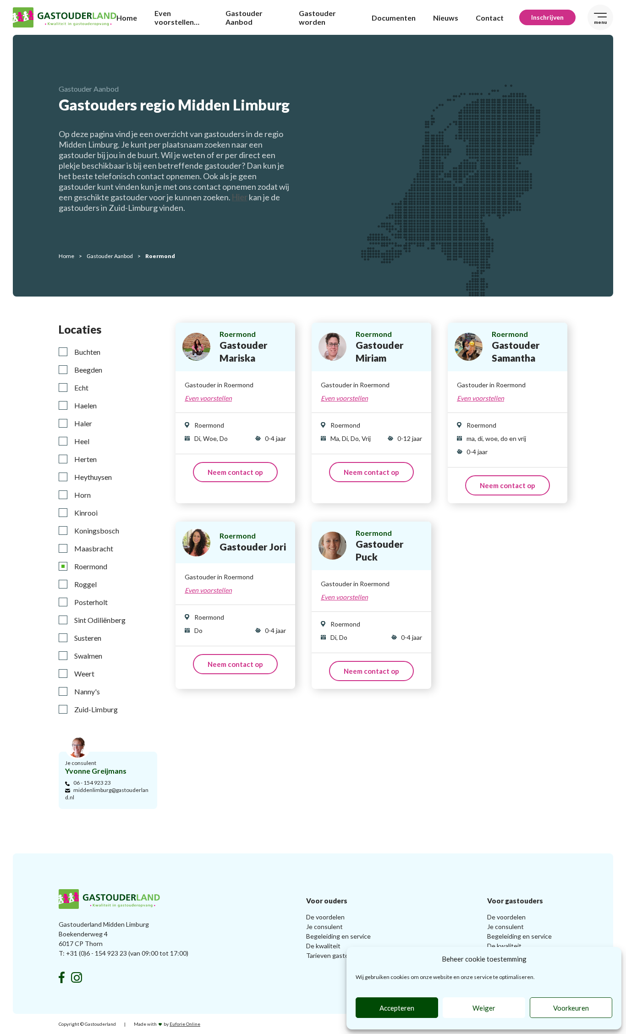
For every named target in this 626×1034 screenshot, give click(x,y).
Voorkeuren (571, 1008)
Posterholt (91, 602)
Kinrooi (86, 512)
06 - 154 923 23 (92, 782)
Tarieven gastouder (334, 955)
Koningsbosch (96, 530)
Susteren (87, 637)
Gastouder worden (317, 17)
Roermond (90, 566)
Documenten (394, 17)
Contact (490, 17)
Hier (239, 197)
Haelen (85, 405)
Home (126, 17)
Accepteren (396, 1008)
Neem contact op (235, 472)
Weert (84, 673)
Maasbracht (93, 548)
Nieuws (445, 17)
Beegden (88, 369)
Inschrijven (547, 17)
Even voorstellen (208, 398)
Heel (81, 441)
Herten (85, 459)
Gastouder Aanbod (244, 17)
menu (600, 22)
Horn (82, 494)
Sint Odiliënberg (100, 620)
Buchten (87, 351)
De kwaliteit (323, 946)
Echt (81, 387)
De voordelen (325, 917)
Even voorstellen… (176, 17)
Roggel (85, 584)
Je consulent (324, 926)
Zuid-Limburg (96, 709)
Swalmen (88, 655)
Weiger (483, 1008)
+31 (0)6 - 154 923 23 (96, 953)
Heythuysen (93, 477)
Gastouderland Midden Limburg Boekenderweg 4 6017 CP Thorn (104, 933)
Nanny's (87, 691)
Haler (83, 423)
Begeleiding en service (338, 936)
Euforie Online (185, 1024)
